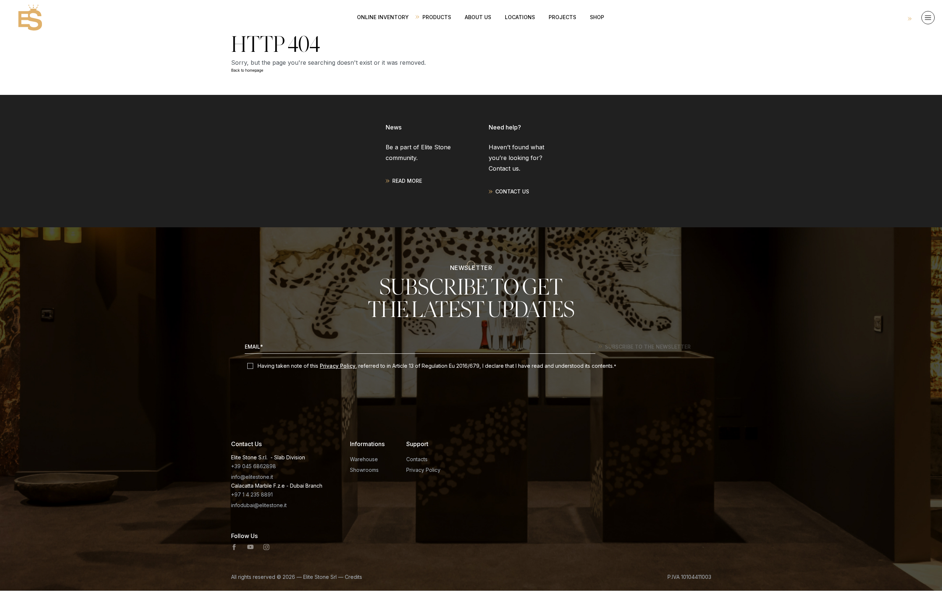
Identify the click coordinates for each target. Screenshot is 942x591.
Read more (407, 181)
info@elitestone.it (252, 477)
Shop (597, 17)
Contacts (417, 459)
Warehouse (364, 459)
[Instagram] (266, 547)
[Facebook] (234, 547)
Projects (562, 17)
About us (478, 17)
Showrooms (364, 470)
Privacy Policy (337, 366)
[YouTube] (250, 547)
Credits (353, 577)
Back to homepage (247, 70)
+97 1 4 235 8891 (252, 494)
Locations (520, 17)
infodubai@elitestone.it (259, 505)
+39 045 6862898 (253, 466)
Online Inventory (383, 17)
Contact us (512, 191)
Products (436, 17)
